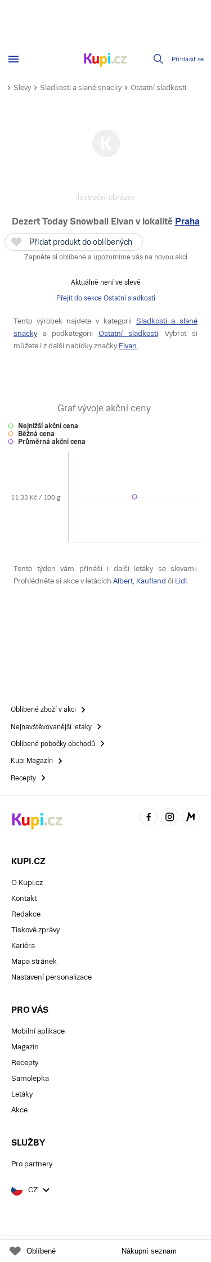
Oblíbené (41, 1251)
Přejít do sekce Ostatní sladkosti (105, 298)
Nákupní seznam (149, 1251)
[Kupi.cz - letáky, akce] (105, 60)
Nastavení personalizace (51, 977)
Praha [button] (187, 221)
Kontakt (24, 898)
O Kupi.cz (27, 882)
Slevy (22, 87)
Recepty (24, 1062)
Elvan (128, 346)
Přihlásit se (188, 59)
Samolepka (30, 1078)
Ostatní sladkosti (158, 87)
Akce (19, 1110)
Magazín (25, 1047)
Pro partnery (31, 1164)
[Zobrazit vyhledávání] (159, 59)
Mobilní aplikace (38, 1031)
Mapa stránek (34, 961)
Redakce (26, 914)
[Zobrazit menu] (13, 59)
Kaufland (151, 581)
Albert (123, 581)
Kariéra (23, 945)
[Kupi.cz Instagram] (170, 818)
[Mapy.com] (191, 818)
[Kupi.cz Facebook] (149, 818)
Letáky (22, 1094)
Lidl (181, 581)
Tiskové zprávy (35, 930)
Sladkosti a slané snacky (81, 87)
